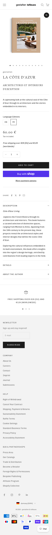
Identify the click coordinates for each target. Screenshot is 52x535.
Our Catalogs (9, 457)
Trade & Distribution (12, 462)
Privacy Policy (9, 433)
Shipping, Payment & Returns (16, 409)
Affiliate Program (11, 481)
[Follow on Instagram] (11, 494)
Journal (6, 380)
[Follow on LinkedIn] (26, 494)
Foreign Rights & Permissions (16, 471)
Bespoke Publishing (12, 476)
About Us (7, 361)
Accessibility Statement (14, 438)
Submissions (9, 385)
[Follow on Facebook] (4, 494)
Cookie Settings (10, 423)
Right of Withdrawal (12, 399)
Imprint (6, 375)
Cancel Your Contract (12, 404)
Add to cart (26, 165)
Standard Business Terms (15, 428)
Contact (6, 370)
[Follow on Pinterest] (19, 494)
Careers (6, 366)
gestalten (8, 72)
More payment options (26, 181)
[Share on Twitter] (16, 195)
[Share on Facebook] (12, 195)
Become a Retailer (11, 467)
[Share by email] (24, 195)
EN (6, 122)
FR (13, 122)
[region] (26, 297)
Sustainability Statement (14, 414)
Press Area (8, 452)
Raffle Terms (9, 419)
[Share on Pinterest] (20, 195)
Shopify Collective (11, 486)
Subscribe (14, 345)
